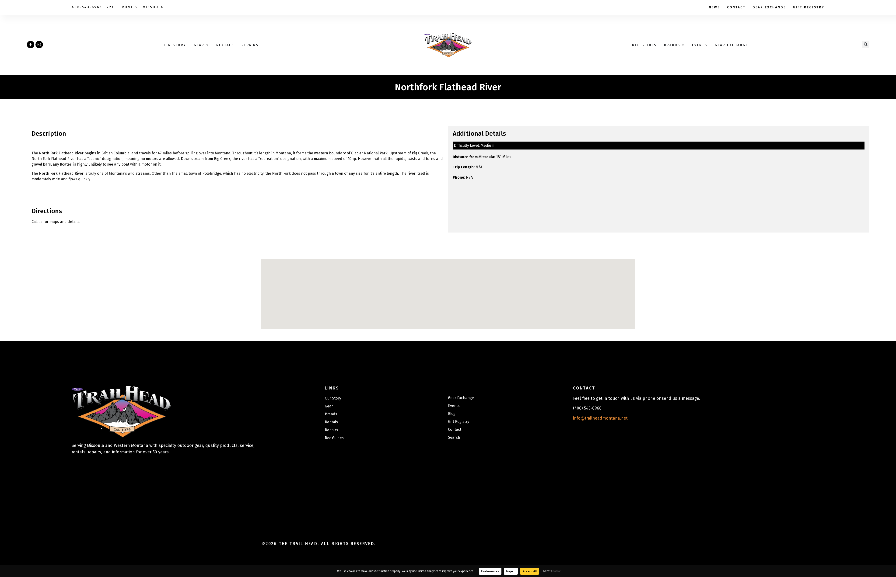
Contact (736, 7)
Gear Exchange (769, 7)
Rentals (331, 422)
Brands (331, 414)
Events (454, 405)
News (714, 7)
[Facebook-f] (30, 44)
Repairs (331, 430)
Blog (451, 413)
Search (454, 437)
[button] (865, 44)
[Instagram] (39, 44)
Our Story (333, 398)
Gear (329, 406)
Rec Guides (334, 438)
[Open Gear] (207, 45)
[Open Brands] (683, 45)
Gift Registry (808, 7)
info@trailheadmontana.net (600, 418)
